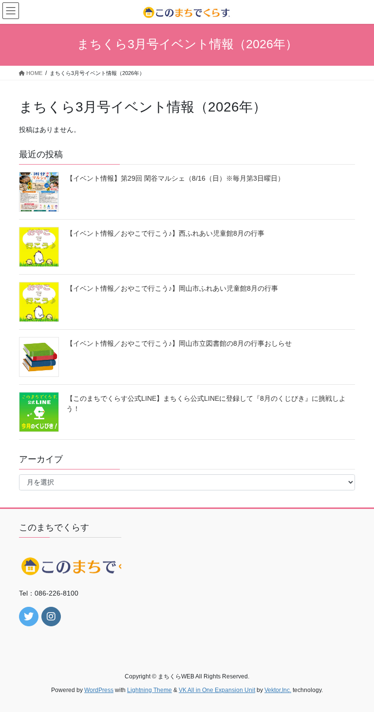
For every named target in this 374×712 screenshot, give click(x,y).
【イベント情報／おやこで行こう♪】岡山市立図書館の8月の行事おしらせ (179, 343)
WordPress (98, 690)
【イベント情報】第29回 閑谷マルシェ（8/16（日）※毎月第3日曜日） (175, 178)
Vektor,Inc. (277, 690)
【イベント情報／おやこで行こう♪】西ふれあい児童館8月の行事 (165, 233)
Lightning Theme (149, 690)
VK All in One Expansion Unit (217, 690)
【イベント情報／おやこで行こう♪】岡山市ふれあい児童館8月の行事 (172, 288)
